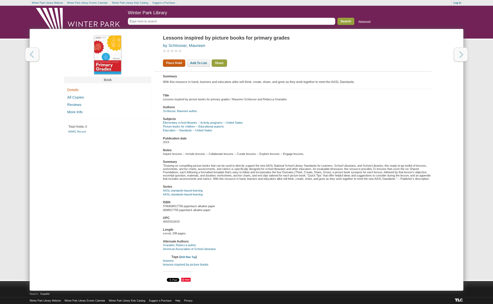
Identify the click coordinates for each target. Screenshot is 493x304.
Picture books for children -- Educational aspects (193, 126)
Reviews (74, 105)
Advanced (364, 21)
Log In (457, 2)
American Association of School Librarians (189, 249)
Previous (32, 54)
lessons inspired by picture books (185, 264)
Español (44, 293)
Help (177, 300)
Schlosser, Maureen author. (180, 111)
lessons (168, 260)
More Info (75, 112)
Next (461, 54)
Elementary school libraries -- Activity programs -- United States (203, 122)
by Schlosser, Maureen (184, 45)
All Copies (75, 97)
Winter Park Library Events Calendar (87, 2)
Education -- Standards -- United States (187, 130)
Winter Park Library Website (47, 2)
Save (187, 279)
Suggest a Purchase (163, 2)
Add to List (198, 63)
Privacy (188, 300)
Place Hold (174, 63)
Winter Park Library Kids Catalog (130, 2)
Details (73, 90)
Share (219, 63)
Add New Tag (188, 257)
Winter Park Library (147, 12)
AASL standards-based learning (183, 190)
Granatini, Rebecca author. (179, 245)
